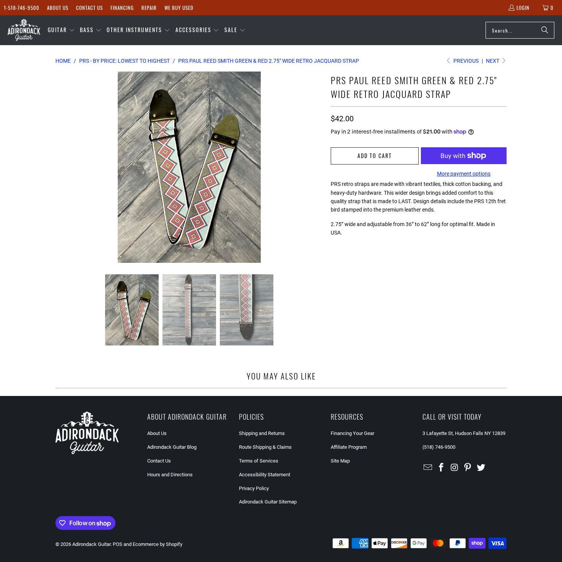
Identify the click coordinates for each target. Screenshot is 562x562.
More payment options (464, 174)
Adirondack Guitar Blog (172, 447)
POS (117, 544)
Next (493, 61)
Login (523, 7)
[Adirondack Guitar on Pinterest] (468, 468)
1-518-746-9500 (21, 7)
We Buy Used (178, 7)
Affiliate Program (349, 447)
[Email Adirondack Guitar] (428, 468)
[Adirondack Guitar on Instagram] (454, 468)
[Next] (317, 167)
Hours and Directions (170, 474)
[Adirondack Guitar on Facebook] (441, 468)
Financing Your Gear (352, 433)
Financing (122, 7)
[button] (61, 30)
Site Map (340, 461)
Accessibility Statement (264, 474)
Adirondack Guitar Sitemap (268, 502)
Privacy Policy (254, 488)
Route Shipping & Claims (265, 447)
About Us (57, 7)
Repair (149, 7)
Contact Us (89, 7)
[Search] (544, 30)
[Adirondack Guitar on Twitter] (481, 468)
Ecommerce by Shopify (157, 544)
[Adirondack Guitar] (24, 30)
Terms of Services (258, 461)
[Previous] (61, 167)
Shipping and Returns (262, 433)
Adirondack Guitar (91, 544)
